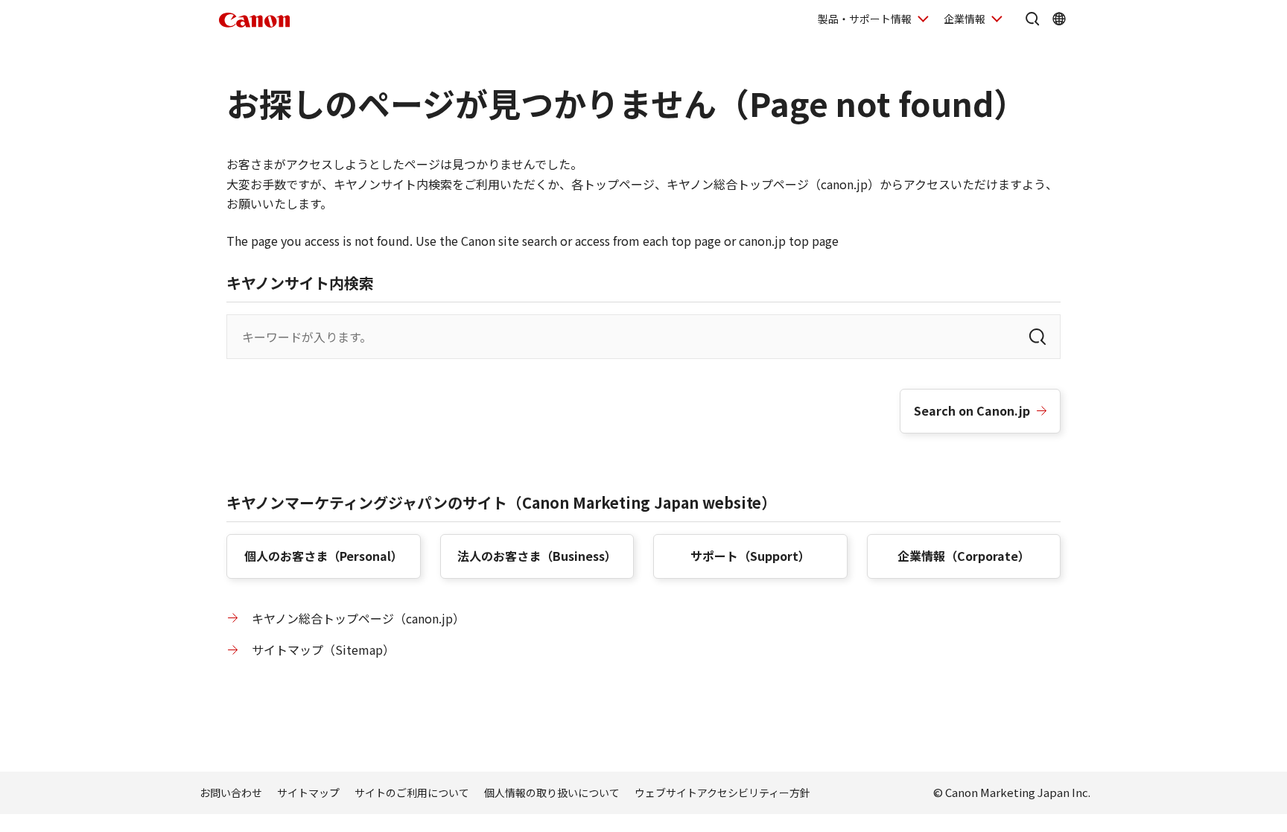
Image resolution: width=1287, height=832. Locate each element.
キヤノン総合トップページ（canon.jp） (358, 618)
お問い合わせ (231, 792)
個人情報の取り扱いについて (552, 792)
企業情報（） (963, 556)
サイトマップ (308, 792)
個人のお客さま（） (323, 556)
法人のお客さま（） (537, 556)
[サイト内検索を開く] (1032, 19)
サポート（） (750, 556)
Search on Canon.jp (972, 410)
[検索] (1037, 337)
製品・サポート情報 (865, 18)
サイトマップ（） (323, 649)
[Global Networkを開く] (1059, 19)
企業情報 (964, 18)
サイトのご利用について (412, 792)
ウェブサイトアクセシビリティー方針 (722, 792)
